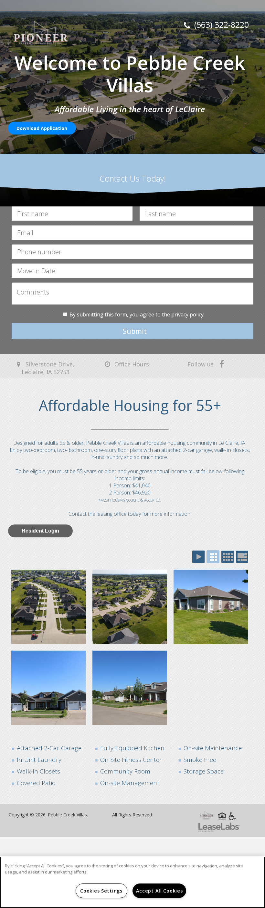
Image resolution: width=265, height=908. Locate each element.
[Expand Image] (48, 607)
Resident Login (40, 531)
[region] (132, 882)
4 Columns (227, 556)
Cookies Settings (101, 891)
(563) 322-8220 (220, 24)
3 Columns (213, 556)
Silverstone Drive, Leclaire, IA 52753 (48, 368)
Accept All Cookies (159, 891)
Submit (135, 331)
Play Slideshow (198, 556)
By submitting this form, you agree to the (120, 314)
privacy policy (187, 314)
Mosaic (242, 556)
